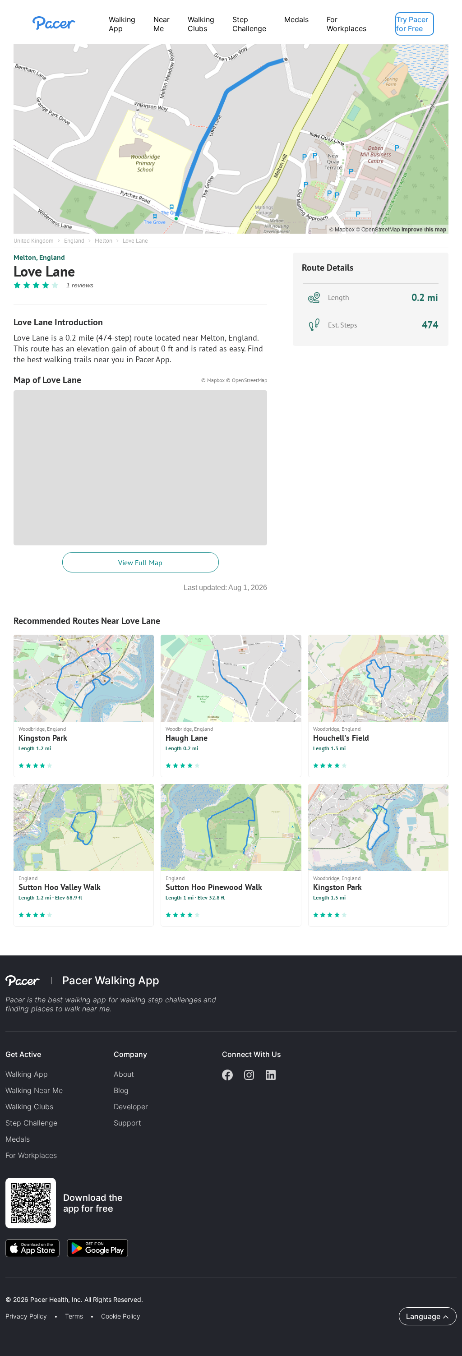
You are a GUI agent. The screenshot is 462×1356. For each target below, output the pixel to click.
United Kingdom (34, 240)
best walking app (78, 999)
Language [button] (423, 1316)
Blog (121, 1090)
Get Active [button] (23, 1054)
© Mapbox (342, 229)
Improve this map (424, 229)
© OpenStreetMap (379, 229)
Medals (296, 19)
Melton (103, 240)
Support (127, 1122)
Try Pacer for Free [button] (412, 24)
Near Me (161, 24)
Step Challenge (249, 24)
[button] (157, 1289)
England (74, 240)
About (124, 1074)
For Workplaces (346, 24)
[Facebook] (227, 1076)
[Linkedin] (270, 1076)
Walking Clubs (201, 24)
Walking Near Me (34, 1090)
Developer (131, 1106)
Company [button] (130, 1054)
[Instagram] (249, 1076)
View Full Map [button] (140, 562)
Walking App (122, 24)
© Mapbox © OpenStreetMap (234, 380)
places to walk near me (70, 1008)
